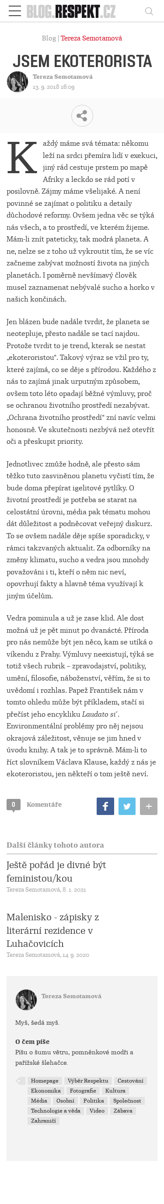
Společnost (127, 1100)
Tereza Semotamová (91, 38)
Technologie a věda (55, 1110)
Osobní (65, 1100)
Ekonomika (46, 1090)
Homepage (45, 1080)
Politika (94, 1100)
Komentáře (37, 804)
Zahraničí (43, 1120)
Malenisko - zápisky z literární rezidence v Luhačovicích (53, 930)
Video (97, 1110)
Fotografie (83, 1090)
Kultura (115, 1090)
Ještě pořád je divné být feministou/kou (56, 871)
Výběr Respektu (88, 1080)
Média (39, 1100)
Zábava (123, 1110)
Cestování (130, 1080)
